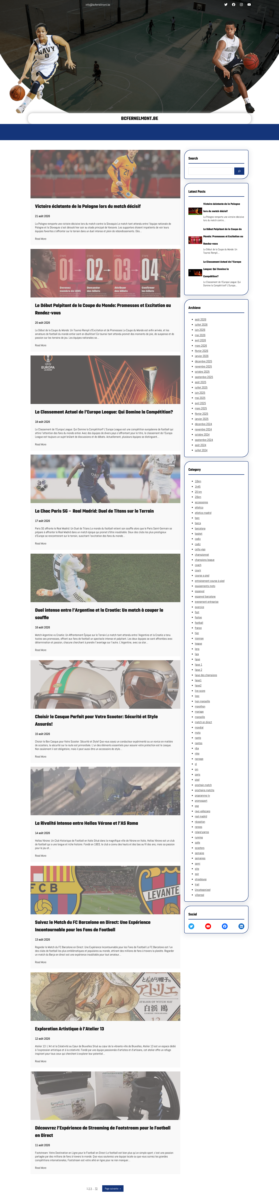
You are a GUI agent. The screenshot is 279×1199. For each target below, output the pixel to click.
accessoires (201, 502)
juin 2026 (200, 330)
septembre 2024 (204, 440)
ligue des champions (206, 675)
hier (197, 633)
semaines (200, 858)
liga (197, 654)
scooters (199, 848)
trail (197, 884)
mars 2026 (201, 345)
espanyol (199, 591)
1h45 (198, 486)
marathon (200, 706)
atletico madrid (203, 513)
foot (197, 612)
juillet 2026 (201, 324)
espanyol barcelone (205, 596)
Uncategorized (202, 890)
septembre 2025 (204, 377)
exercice (199, 607)
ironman (199, 638)
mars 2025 (201, 408)
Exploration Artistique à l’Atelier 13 (69, 1029)
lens (197, 649)
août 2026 (200, 319)
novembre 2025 (203, 366)
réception (200, 821)
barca (198, 523)
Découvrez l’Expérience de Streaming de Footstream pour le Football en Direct (102, 1131)
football (199, 622)
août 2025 (200, 382)
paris (197, 774)
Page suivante (113, 1188)
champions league (204, 560)
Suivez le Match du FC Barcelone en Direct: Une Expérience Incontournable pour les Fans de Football (92, 926)
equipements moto (205, 586)
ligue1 (198, 680)
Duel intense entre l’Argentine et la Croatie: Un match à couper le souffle (99, 614)
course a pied (202, 575)
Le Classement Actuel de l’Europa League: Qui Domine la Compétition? (104, 412)
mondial (199, 727)
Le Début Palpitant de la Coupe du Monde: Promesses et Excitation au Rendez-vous (103, 309)
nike (197, 753)
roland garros (202, 832)
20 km (198, 492)
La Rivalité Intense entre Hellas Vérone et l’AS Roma (86, 823)
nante (198, 738)
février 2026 (201, 351)
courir (198, 570)
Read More (40, 239)
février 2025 (201, 413)
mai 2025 (200, 398)
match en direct (203, 722)
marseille (200, 717)
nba (197, 748)
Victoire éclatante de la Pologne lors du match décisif (88, 206)
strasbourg (201, 879)
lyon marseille (202, 701)
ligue (197, 659)
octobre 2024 (202, 434)
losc (197, 696)
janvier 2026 (201, 356)
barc (197, 518)
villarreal (199, 895)
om (196, 769)
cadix (198, 539)
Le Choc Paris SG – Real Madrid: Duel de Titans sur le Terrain (94, 511)
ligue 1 (198, 664)
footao (198, 617)
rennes (198, 827)
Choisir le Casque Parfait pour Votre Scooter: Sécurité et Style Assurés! (96, 720)
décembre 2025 (203, 361)
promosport (201, 800)
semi (197, 863)
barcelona (200, 528)
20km (198, 497)
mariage (199, 711)
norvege (199, 759)
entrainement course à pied (209, 581)
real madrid (201, 816)
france (198, 628)
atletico (199, 507)
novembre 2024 (203, 429)
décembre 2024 (203, 424)
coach (198, 565)
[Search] (239, 171)
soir (197, 874)
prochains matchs (204, 790)
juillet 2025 (201, 387)
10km (198, 481)
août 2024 (200, 445)
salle (197, 842)
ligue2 (198, 685)
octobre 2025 (202, 371)
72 (96, 1188)
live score (200, 691)
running (199, 837)
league (198, 643)
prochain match (203, 785)
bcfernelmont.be (139, 118)
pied (197, 779)
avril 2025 (200, 403)
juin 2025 (200, 392)
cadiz (198, 544)
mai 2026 (200, 335)
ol (196, 764)
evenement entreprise (206, 601)
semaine (199, 853)
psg (197, 806)
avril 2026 (200, 340)
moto (198, 732)
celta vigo (200, 549)
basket (198, 533)
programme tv (202, 795)
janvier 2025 (201, 419)
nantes (198, 743)
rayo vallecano (202, 811)
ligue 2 (198, 670)
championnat (202, 554)
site (197, 869)
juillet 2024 (201, 450)
